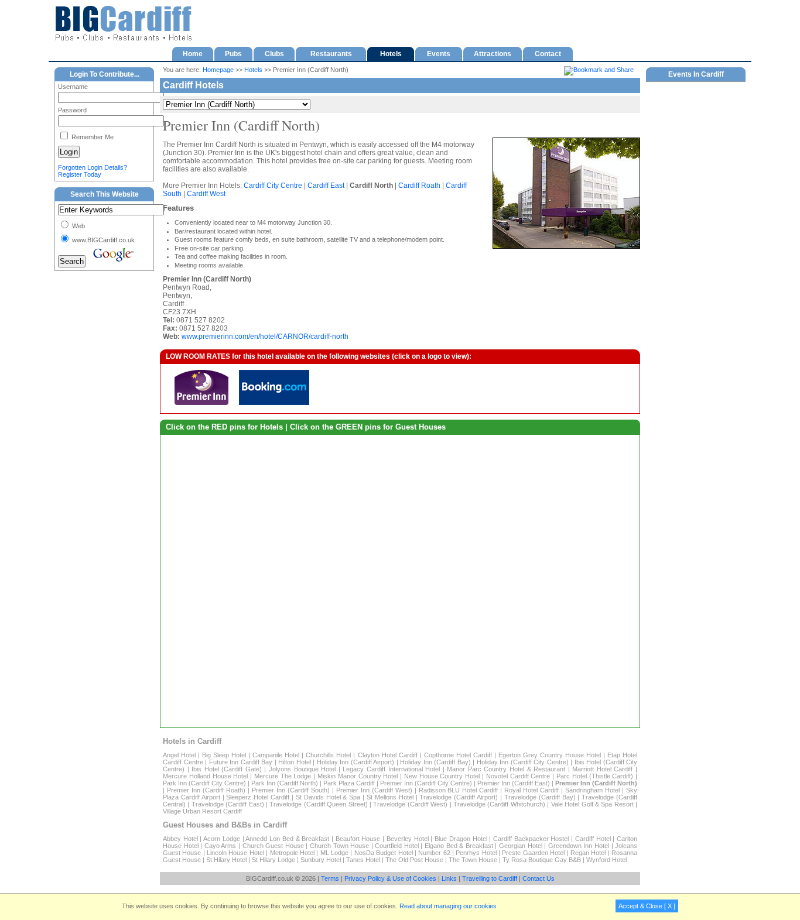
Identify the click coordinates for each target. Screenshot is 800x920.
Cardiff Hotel (593, 838)
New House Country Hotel (442, 776)
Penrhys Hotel (476, 852)
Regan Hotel (588, 852)
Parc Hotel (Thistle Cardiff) (594, 776)
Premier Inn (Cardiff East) (513, 783)
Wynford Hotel (606, 859)
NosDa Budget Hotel (383, 852)
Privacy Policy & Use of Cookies (390, 878)
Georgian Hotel (520, 845)
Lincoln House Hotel (235, 852)
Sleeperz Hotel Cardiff (257, 797)
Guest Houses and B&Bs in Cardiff (225, 825)
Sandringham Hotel (592, 790)
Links (449, 878)
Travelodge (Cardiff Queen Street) (318, 804)
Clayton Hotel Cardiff (388, 754)
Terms (330, 878)
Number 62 (434, 852)
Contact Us (538, 878)
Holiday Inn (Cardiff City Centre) (523, 761)
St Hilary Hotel (226, 859)
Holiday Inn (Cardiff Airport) (356, 761)
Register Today (79, 174)
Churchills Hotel (328, 754)
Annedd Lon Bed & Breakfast (287, 838)
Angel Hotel (179, 754)
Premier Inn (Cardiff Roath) (206, 790)
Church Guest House (273, 845)
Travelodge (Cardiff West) (410, 804)
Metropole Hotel (292, 852)
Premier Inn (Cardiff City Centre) (426, 783)
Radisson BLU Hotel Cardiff (458, 790)
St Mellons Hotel (390, 797)
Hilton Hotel (294, 761)
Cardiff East (325, 185)
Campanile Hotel (275, 754)
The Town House (473, 859)
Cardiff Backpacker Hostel (531, 838)
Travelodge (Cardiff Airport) (458, 797)
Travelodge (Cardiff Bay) (540, 797)
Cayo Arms (220, 845)
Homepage (218, 69)
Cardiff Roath (419, 185)
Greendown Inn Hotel (578, 845)
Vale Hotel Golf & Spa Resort (592, 804)
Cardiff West (206, 194)
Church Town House (339, 845)
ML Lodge (334, 852)
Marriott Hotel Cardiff (602, 769)
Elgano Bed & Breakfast (459, 845)
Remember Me (92, 136)
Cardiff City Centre (273, 185)
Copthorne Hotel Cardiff (458, 754)
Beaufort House (358, 838)
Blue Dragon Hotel (461, 838)
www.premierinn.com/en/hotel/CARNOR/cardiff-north (265, 336)
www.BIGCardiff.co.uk (102, 239)
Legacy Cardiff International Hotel (391, 769)
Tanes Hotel (363, 859)
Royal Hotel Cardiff (531, 790)
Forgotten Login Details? (92, 167)
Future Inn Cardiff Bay (241, 761)
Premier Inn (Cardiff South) (291, 790)
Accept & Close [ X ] (646, 905)
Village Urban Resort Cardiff (202, 811)
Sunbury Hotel (320, 859)
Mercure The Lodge (283, 776)
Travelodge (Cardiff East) (228, 804)
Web (77, 225)
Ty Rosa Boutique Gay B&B (541, 859)
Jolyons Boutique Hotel (302, 769)
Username (73, 86)
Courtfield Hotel (397, 845)
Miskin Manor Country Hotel (357, 776)
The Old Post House (415, 859)
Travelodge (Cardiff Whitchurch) (499, 804)
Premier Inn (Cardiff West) (374, 790)
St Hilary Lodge (273, 859)
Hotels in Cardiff (192, 741)
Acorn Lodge (221, 838)
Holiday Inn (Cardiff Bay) (435, 761)
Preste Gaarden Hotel (533, 852)
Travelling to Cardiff (489, 878)
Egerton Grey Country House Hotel (549, 754)
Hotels (253, 69)
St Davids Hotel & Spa (328, 797)
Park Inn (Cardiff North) (284, 783)
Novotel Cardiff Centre (518, 776)
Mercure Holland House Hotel (205, 776)
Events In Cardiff (696, 74)
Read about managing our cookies (448, 905)
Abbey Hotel (180, 838)
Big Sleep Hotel (224, 754)
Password (72, 110)
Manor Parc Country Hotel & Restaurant (506, 769)
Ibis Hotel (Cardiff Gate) (227, 769)
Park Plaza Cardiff (349, 783)
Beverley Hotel (408, 838)
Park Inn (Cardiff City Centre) (204, 783)
